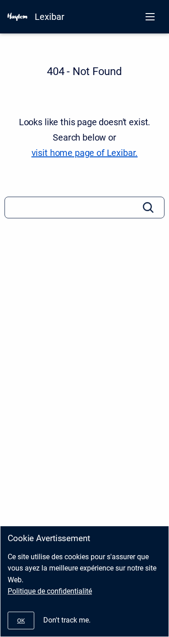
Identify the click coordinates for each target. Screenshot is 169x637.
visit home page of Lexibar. (85, 152)
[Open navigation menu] (150, 16)
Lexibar (49, 16)
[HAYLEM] (17, 16)
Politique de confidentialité (50, 591)
